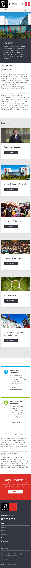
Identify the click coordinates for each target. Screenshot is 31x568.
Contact (3, 527)
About (2, 523)
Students (3, 534)
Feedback (4, 545)
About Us (3, 10)
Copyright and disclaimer (11, 555)
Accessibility (4, 541)
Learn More (10, 152)
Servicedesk (4, 548)
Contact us (15, 492)
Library (3, 530)
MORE (25, 10)
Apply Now (15, 388)
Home (2, 65)
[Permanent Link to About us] (15, 135)
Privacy (3, 538)
